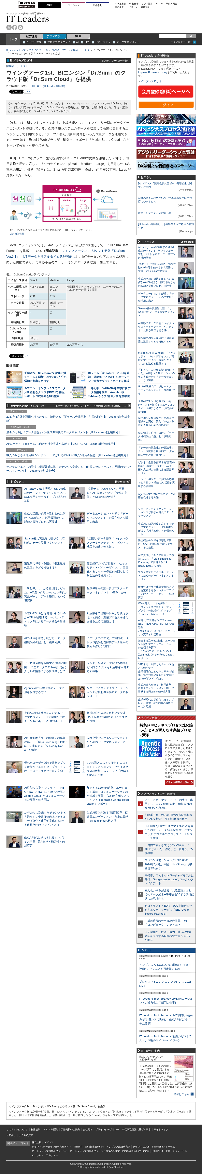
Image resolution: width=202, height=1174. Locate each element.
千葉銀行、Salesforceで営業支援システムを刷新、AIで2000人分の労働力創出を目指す (45, 376)
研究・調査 (171, 4)
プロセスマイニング (58, 42)
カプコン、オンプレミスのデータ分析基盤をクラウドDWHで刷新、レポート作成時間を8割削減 (45, 392)
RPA (87, 42)
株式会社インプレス (42, 1142)
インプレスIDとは (151, 81)
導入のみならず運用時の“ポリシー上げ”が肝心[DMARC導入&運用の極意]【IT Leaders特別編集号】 (67, 455)
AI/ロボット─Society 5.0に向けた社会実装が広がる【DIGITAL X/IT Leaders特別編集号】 (61, 443)
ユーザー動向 (34, 42)
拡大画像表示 (17, 233)
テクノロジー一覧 (38, 50)
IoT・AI (159, 4)
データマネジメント (127, 42)
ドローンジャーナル (176, 1151)
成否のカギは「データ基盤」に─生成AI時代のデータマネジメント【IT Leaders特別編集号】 (63, 432)
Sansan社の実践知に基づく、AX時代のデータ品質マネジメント (156, 312)
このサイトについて (17, 1129)
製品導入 (97, 5)
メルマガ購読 (50, 1129)
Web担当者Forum (94, 1146)
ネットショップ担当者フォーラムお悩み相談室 (95, 1151)
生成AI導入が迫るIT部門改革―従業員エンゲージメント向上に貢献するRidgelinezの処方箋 (107, 816)
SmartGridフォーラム (163, 1146)
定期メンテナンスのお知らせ (154, 212)
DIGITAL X (157, 1151)
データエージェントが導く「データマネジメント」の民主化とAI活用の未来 (107, 517)
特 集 (78, 36)
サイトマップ (161, 1129)
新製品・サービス (80, 50)
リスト (27, 91)
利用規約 (35, 1129)
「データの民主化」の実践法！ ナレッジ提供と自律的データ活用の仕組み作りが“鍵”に (108, 642)
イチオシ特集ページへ (177, 782)
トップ (13, 39)
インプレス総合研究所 (118, 1146)
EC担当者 (133, 4)
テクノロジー (55, 36)
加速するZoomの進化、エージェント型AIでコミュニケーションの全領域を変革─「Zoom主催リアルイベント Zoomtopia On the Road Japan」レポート (108, 795)
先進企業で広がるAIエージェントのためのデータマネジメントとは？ (107, 741)
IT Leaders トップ (15, 50)
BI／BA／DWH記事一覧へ (115, 60)
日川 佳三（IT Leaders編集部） (48, 86)
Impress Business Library (152, 72)
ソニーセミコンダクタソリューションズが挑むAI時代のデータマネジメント (107, 691)
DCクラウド (73, 5)
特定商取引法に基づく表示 (136, 1129)
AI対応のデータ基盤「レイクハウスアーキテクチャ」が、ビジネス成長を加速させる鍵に (107, 542)
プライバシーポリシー (107, 1129)
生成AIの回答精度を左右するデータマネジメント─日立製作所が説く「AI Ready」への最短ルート (44, 716)
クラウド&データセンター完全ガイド (51, 1146)
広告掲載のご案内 (70, 1129)
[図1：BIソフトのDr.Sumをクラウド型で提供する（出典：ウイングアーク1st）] (69, 226)
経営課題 (31, 36)
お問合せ (11, 1135)
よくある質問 (26, 1135)
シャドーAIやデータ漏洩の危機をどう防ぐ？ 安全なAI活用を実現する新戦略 (108, 667)
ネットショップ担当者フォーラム (49, 1151)
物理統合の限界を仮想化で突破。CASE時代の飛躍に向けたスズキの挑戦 (107, 716)
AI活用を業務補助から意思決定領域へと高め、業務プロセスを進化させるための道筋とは (107, 617)
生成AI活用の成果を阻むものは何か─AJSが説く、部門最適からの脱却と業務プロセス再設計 (44, 517)
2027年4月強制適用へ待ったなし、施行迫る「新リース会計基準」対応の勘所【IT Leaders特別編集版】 (68, 418)
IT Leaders (27, 18)
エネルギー (120, 7)
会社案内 (87, 1129)
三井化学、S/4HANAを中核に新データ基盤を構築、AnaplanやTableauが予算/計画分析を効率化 (109, 392)
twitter (9, 27)
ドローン (133, 7)
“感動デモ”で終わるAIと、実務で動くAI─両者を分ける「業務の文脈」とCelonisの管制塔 (107, 492)
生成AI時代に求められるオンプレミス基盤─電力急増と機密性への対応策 (44, 841)
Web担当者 (120, 4)
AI (77, 42)
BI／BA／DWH (59, 50)
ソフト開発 (147, 4)
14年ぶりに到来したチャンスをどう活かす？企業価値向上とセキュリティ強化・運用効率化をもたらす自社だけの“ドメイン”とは (156, 671)
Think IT (78, 1146)
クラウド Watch (141, 1146)
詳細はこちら (181, 1094)
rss (20, 27)
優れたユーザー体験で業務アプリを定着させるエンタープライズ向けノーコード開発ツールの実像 (45, 766)
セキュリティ (103, 42)
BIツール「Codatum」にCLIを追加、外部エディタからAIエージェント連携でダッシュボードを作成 (109, 376)
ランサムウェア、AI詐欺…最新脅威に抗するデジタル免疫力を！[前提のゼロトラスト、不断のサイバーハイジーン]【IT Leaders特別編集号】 (68, 468)
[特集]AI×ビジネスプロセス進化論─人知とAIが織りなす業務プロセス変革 (166, 730)
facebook (14, 27)
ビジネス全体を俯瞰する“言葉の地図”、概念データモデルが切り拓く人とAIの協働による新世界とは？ (45, 667)
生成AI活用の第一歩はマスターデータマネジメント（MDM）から (156, 390)
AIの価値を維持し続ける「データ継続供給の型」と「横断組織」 (156, 436)
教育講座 (145, 7)
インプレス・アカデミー (45, 1155)
